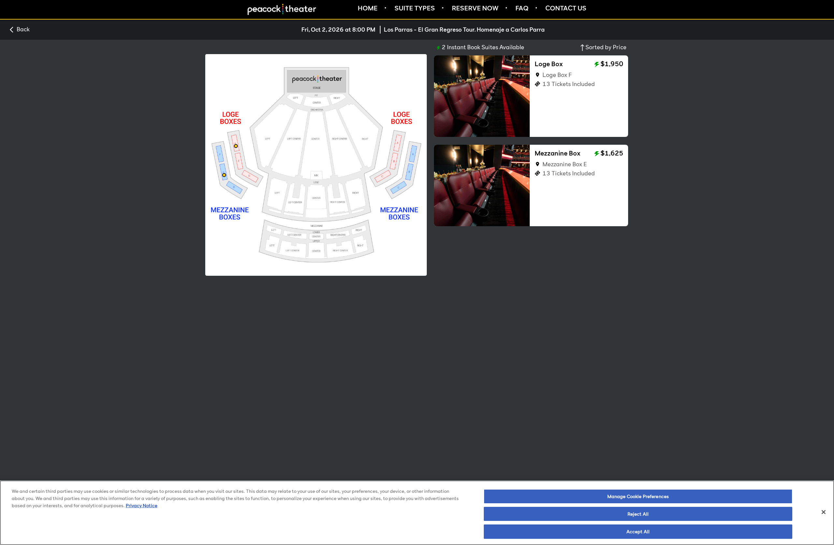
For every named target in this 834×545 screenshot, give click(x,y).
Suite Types (415, 8)
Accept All (638, 531)
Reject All (638, 514)
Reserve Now (475, 8)
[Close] (823, 512)
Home (368, 8)
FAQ (521, 8)
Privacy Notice (141, 505)
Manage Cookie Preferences (638, 496)
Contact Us (565, 8)
